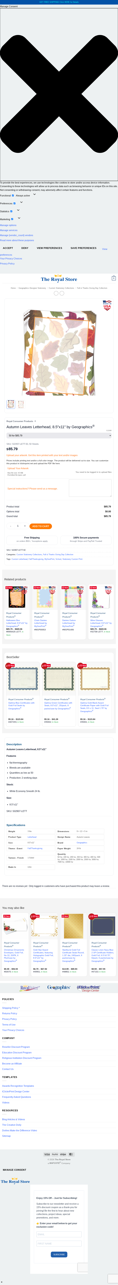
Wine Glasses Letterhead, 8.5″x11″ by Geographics (101, 623)
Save (10, 587)
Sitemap (6, 1136)
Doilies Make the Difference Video (19, 1130)
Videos (5, 1102)
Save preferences (83, 248)
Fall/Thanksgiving (36, 559)
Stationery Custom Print (72, 559)
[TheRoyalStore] (59, 278)
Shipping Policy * (11, 1008)
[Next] (105, 349)
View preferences (49, 248)
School (58, 559)
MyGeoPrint (49, 559)
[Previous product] (62, 293)
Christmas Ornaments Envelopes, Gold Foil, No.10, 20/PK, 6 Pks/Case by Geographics (14, 955)
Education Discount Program (17, 1052)
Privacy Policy (7, 263)
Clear (109, 430)
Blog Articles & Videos (13, 1119)
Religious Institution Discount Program (21, 1058)
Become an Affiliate (12, 1063)
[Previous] (12, 349)
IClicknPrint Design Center (15, 1091)
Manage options (8, 225)
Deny (24, 248)
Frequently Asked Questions (16, 1097)
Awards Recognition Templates (18, 1086)
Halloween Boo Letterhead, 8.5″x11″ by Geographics (16, 623)
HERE (67, 2)
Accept (8, 248)
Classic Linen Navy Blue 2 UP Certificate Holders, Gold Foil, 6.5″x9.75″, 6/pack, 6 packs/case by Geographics (103, 955)
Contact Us (8, 1069)
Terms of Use (9, 1024)
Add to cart (40, 526)
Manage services (8, 230)
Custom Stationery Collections (61, 288)
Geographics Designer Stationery (32, 288)
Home (13, 288)
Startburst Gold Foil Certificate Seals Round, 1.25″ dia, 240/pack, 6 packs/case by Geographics (73, 955)
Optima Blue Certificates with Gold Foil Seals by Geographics (21, 706)
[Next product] (56, 293)
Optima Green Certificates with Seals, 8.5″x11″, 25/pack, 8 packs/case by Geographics (58, 706)
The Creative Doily (11, 1125)
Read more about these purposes (17, 240)
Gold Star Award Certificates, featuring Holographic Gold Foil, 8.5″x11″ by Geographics (43, 955)
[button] (59, 94)
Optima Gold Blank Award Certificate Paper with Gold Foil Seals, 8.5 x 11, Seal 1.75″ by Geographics (94, 707)
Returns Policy (9, 1013)
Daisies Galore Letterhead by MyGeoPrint (69, 623)
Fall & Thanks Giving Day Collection (92, 288)
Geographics (82, 843)
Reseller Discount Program (16, 1047)
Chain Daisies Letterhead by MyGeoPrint (40, 623)
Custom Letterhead (19, 559)
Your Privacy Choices (11, 258)
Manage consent (14, 1170)
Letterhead (32, 837)
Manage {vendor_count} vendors (16, 235)
